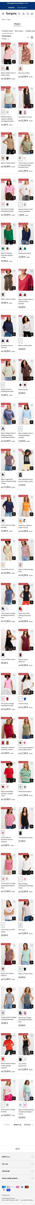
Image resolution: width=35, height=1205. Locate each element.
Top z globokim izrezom (25, 838)
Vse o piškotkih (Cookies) (27, 1200)
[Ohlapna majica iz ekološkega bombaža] (8, 370)
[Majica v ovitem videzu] (26, 326)
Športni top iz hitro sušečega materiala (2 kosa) (24, 615)
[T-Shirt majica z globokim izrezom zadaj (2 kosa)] (26, 728)
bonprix (7, 1195)
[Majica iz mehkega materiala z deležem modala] (8, 234)
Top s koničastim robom (8, 659)
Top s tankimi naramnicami (22, 1065)
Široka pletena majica (24, 792)
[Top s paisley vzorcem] (8, 550)
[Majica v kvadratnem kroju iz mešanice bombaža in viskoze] (26, 1090)
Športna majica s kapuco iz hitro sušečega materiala (8, 1065)
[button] (32, 14)
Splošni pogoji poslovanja (8, 1198)
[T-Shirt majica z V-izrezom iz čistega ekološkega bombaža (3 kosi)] (26, 143)
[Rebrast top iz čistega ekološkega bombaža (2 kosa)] (26, 998)
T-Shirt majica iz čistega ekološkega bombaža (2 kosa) (8, 615)
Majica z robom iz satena (8, 299)
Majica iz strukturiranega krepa (25, 570)
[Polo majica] (26, 910)
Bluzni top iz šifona (24, 73)
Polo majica (21, 930)
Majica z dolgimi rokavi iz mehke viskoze (8, 74)
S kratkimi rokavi (7, 31)
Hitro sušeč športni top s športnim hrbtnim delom (25, 480)
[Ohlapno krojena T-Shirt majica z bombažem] (26, 190)
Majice (8, 19)
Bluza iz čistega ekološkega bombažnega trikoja (25, 886)
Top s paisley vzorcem (7, 569)
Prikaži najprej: (6, 36)
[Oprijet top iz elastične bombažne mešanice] (8, 728)
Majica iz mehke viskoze (8, 163)
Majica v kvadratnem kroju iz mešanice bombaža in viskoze (26, 1112)
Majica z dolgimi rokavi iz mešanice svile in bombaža (25, 301)
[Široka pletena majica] (26, 772)
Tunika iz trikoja (23, 704)
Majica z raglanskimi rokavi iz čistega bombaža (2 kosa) (8, 481)
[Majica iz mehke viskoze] (8, 143)
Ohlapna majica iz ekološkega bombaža (7, 390)
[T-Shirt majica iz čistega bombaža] (8, 506)
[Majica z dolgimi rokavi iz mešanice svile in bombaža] (26, 280)
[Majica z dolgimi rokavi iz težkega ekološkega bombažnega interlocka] (8, 414)
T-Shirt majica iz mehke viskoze (8, 931)
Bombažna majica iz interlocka (7, 346)
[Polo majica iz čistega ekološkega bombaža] (8, 190)
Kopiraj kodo (23, 8)
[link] (7, 1124)
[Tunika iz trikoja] (26, 684)
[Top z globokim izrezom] (26, 818)
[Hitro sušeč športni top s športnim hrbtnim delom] (26, 460)
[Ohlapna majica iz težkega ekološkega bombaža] (8, 998)
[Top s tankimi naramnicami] (26, 1044)
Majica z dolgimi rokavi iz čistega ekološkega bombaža (25, 435)
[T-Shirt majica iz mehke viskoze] (8, 910)
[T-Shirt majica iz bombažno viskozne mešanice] (8, 818)
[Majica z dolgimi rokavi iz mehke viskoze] (8, 53)
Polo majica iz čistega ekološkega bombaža (7, 210)
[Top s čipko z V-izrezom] (26, 97)
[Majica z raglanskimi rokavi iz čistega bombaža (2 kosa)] (8, 460)
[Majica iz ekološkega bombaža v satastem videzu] (8, 772)
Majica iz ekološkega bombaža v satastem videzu (7, 793)
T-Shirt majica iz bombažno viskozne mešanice (7, 839)
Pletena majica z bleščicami (23, 660)
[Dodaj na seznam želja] (14, 45)
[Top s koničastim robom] (8, 640)
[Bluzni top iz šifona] (26, 53)
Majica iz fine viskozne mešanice (7, 974)
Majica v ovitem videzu (25, 345)
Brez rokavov (19, 31)
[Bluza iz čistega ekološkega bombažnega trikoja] (26, 864)
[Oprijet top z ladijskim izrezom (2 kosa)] (26, 506)
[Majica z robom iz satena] (8, 280)
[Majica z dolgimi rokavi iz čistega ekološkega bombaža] (26, 414)
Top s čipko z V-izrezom (25, 117)
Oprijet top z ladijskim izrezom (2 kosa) (25, 526)
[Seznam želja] (28, 14)
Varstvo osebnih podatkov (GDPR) (10, 1200)
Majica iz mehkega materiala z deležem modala (7, 255)
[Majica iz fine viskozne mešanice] (8, 954)
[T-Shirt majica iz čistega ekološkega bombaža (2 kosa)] (8, 594)
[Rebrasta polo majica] (26, 234)
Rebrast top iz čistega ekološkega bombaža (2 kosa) (25, 1020)
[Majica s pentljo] (26, 370)
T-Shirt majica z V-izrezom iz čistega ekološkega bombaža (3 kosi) (26, 165)
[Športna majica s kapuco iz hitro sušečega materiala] (8, 1044)
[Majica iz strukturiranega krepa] (26, 550)
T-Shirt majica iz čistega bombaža (8, 526)
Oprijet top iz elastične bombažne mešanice (7, 748)
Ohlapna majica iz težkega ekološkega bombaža (8, 1018)
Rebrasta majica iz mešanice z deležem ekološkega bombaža (7, 119)
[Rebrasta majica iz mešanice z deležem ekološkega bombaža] (8, 97)
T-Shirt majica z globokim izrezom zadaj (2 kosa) (26, 749)
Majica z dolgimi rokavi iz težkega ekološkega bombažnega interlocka (8, 435)
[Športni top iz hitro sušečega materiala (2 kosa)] (26, 594)
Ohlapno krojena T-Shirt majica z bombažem (25, 210)
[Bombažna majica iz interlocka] (8, 326)
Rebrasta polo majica (24, 253)
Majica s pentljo (23, 390)
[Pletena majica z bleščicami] (26, 640)
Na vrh (17, 1149)
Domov (4, 19)
